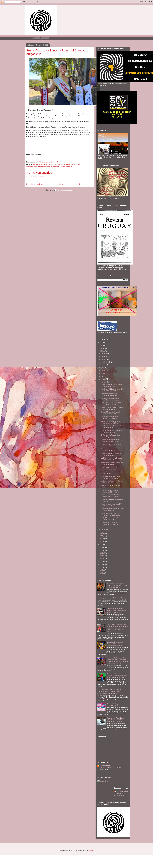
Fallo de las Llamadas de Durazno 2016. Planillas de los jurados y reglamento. (116, 610)
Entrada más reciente (34, 184)
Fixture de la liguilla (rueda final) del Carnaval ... (111, 473)
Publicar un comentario (36, 177)
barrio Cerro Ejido (59, 164)
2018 (101, 544)
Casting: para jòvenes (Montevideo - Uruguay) (112, 598)
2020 (101, 539)
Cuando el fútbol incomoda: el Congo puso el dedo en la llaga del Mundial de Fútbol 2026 (117, 675)
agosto (104, 365)
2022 (101, 533)
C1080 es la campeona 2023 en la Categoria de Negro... (112, 408)
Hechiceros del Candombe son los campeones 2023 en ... (112, 390)
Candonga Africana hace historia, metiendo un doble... (111, 454)
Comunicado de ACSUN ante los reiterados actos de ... (111, 431)
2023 (101, 351)
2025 (101, 345)
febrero (104, 382)
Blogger (91, 850)
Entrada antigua (85, 184)
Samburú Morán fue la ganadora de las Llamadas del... (111, 413)
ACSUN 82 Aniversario (40, 164)
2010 (101, 567)
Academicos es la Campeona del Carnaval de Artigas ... (111, 449)
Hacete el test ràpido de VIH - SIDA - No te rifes (116, 705)
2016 (101, 550)
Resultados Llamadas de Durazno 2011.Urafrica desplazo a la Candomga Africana (117, 643)
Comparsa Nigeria (106, 766)
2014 (101, 556)
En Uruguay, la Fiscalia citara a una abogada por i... (111, 436)
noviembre (105, 356)
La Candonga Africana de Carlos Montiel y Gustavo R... (111, 482)
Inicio (61, 184)
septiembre (105, 362)
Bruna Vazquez (71, 164)
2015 (101, 553)
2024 (101, 348)
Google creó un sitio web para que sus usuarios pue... (112, 509)
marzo (104, 379)
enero (104, 529)
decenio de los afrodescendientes (62, 167)
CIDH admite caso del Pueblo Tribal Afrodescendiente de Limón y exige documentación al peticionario (109, 691)
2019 (101, 542)
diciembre (105, 353)
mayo (104, 373)
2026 (101, 342)
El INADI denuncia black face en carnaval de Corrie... (111, 518)
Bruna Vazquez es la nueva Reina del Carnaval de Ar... (112, 500)
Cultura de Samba (44, 167)
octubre (104, 359)
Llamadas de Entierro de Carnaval (110, 767)
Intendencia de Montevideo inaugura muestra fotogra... (110, 514)
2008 (101, 573)
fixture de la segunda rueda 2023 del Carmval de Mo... (111, 505)
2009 (101, 570)
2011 (101, 564)
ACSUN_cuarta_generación (122, 792)
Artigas (51, 164)
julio (103, 368)
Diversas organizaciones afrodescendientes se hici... (111, 394)
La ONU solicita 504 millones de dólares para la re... (111, 459)
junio (103, 370)
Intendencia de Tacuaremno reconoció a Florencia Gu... (110, 417)
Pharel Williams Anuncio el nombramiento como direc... (111, 468)
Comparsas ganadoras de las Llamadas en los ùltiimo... (110, 477)
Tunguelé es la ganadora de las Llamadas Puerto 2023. (111, 422)
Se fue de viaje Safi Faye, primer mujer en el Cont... (111, 445)
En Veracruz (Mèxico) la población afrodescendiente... (112, 463)
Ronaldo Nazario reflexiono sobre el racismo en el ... (111, 426)
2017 (101, 547)
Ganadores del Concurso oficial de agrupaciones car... (111, 403)
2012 (101, 561)
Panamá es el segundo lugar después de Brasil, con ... (110, 440)
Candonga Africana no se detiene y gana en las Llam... (111, 385)
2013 (101, 559)
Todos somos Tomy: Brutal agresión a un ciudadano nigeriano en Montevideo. (115, 719)
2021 (101, 536)
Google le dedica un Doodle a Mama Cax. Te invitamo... (110, 495)
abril (103, 376)
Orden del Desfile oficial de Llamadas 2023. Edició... (110, 491)
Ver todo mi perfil (119, 795)
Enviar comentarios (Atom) (64, 190)
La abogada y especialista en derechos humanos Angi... (110, 399)
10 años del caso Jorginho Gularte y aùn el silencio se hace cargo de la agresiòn (117, 585)
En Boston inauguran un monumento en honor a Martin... (109, 524)
